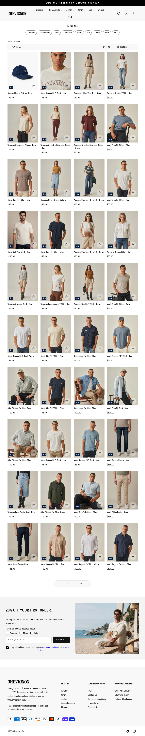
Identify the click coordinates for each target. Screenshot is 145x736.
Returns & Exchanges (123, 699)
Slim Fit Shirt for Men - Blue (19, 460)
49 (81, 583)
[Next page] (88, 583)
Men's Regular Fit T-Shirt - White (21, 356)
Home (10, 41)
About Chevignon (68, 703)
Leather (64, 699)
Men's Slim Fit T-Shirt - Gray (19, 200)
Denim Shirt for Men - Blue (85, 356)
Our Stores (65, 691)
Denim (63, 695)
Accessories (68, 33)
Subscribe (61, 639)
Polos (116, 33)
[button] (40, 10)
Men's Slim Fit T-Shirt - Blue (118, 145)
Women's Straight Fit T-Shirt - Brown (89, 252)
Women (79, 33)
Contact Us (92, 695)
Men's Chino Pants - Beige (117, 512)
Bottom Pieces (45, 33)
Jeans (107, 33)
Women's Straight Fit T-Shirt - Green (89, 200)
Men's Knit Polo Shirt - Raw (19, 252)
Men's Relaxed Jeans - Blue (118, 460)
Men (88, 33)
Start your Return (122, 695)
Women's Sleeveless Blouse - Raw (22, 145)
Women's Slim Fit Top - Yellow (53, 200)
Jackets (97, 33)
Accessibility (93, 707)
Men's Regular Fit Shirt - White (86, 564)
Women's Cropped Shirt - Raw (119, 252)
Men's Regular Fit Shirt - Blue (119, 564)
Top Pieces (31, 33)
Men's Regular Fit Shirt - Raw (52, 564)
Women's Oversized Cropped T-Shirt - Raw (55, 146)
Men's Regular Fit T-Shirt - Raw (53, 93)
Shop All (17, 41)
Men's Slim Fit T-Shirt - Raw (118, 200)
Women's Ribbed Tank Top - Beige (87, 93)
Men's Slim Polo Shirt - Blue (85, 512)
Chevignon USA (18, 731)
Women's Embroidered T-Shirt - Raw (55, 304)
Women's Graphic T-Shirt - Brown (87, 304)
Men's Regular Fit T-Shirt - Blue (119, 356)
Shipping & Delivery (122, 691)
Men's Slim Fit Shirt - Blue (117, 408)
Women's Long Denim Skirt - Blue (21, 512)
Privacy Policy (93, 703)
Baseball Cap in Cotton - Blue (20, 93)
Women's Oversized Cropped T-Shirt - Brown (89, 146)
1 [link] (56, 583)
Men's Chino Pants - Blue (18, 564)
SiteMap (64, 707)
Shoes (57, 33)
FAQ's (90, 691)
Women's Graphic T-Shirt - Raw (119, 93)
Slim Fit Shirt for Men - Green (20, 408)
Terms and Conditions (50, 647)
